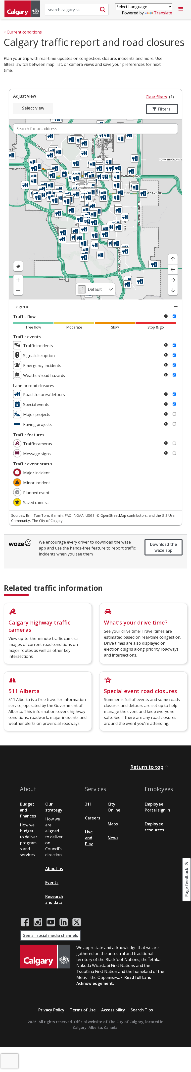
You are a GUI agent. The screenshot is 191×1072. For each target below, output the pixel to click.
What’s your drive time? (136, 622)
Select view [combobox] (33, 108)
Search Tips (142, 1010)
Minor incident (36, 482)
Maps (113, 824)
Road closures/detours (44, 394)
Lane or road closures (33, 385)
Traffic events (27, 336)
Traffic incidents (38, 345)
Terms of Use (83, 1010)
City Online (114, 807)
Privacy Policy (51, 1010)
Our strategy (53, 807)
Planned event (36, 492)
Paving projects (37, 424)
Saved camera (35, 502)
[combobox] (95, 289)
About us (54, 868)
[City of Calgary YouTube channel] (51, 922)
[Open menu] (181, 9)
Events (51, 882)
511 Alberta (24, 691)
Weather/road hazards (44, 375)
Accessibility (113, 1010)
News (113, 838)
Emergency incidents (42, 365)
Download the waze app (163, 547)
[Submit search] (102, 9)
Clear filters (156, 97)
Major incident (36, 473)
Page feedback (186, 882)
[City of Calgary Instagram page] (38, 922)
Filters (164, 109)
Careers (92, 818)
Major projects (36, 414)
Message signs (37, 453)
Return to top (146, 767)
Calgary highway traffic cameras (39, 626)
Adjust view (24, 96)
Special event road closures (140, 691)
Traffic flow (24, 316)
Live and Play (89, 838)
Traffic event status (32, 464)
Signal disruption (39, 355)
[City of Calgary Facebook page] (25, 922)
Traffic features (28, 435)
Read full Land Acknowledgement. (113, 980)
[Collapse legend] (176, 306)
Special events (36, 404)
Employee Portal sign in (157, 807)
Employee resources (154, 827)
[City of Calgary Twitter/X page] (77, 922)
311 (88, 804)
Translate (163, 13)
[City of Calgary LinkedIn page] (64, 922)
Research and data (54, 899)
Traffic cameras (37, 443)
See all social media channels (50, 935)
